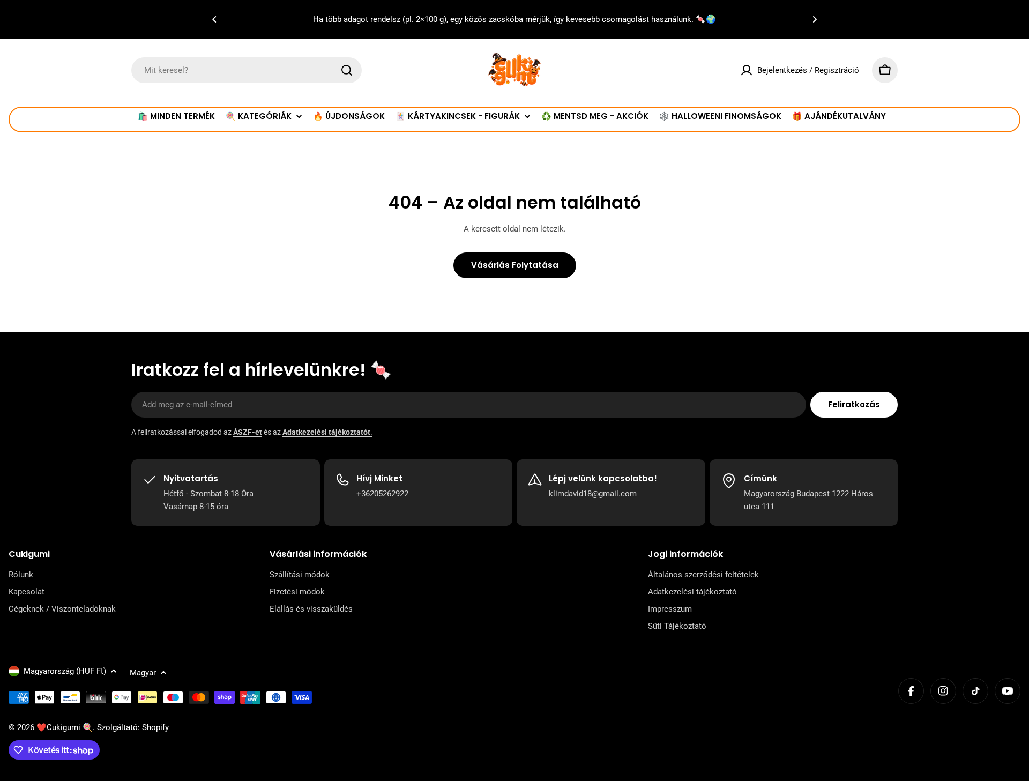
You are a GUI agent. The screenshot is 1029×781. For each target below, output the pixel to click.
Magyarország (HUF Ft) (65, 671)
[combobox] (246, 70)
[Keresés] (346, 70)
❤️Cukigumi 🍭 (64, 727)
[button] (214, 19)
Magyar (143, 673)
